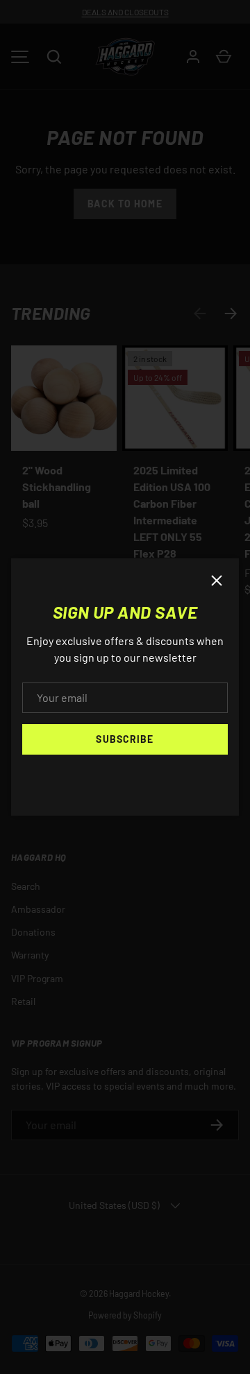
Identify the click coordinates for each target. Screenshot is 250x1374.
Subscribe (124, 739)
